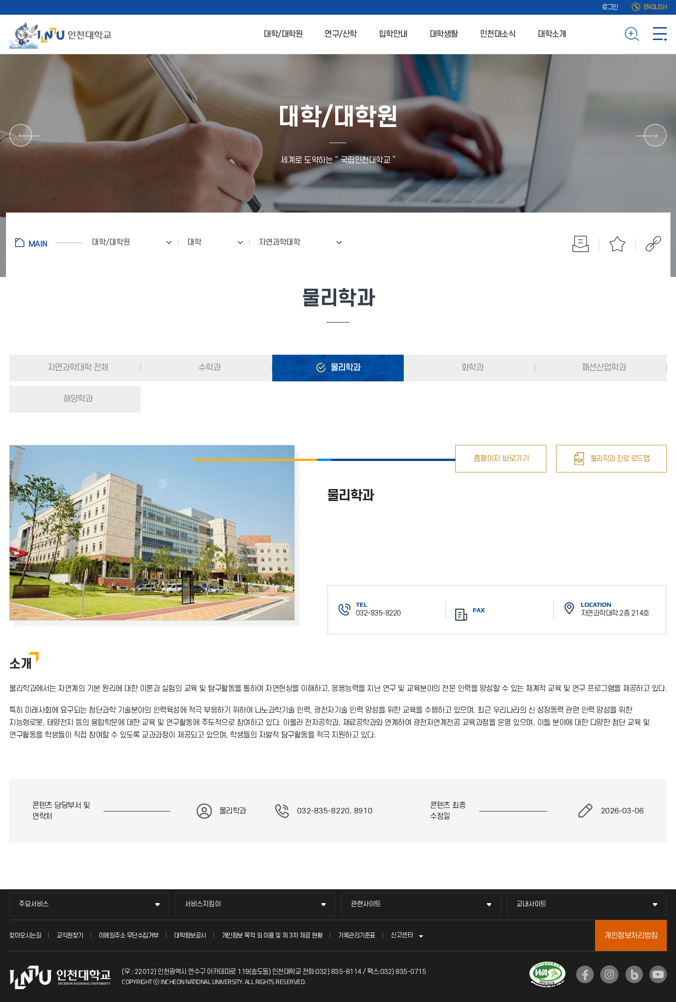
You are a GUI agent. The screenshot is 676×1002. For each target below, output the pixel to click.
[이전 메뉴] (20, 135)
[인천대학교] (62, 34)
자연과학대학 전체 (77, 368)
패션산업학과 (603, 368)
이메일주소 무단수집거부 (129, 935)
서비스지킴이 (203, 904)
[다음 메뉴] (655, 135)
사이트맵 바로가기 (660, 34)
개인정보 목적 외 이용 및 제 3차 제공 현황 (272, 935)
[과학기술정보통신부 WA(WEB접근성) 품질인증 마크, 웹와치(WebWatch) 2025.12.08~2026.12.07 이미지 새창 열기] (547, 967)
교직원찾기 (70, 935)
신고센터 (402, 935)
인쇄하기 (580, 244)
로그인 (610, 7)
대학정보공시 (190, 935)
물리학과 (344, 368)
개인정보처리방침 (631, 936)
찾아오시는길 (25, 935)
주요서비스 (34, 904)
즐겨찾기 (617, 244)
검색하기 (632, 34)
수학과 (208, 368)
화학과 (471, 368)
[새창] (585, 974)
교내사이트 (531, 904)
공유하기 (648, 244)
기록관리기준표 (356, 935)
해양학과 (76, 399)
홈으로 (49, 242)
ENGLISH (655, 7)
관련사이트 (366, 904)
